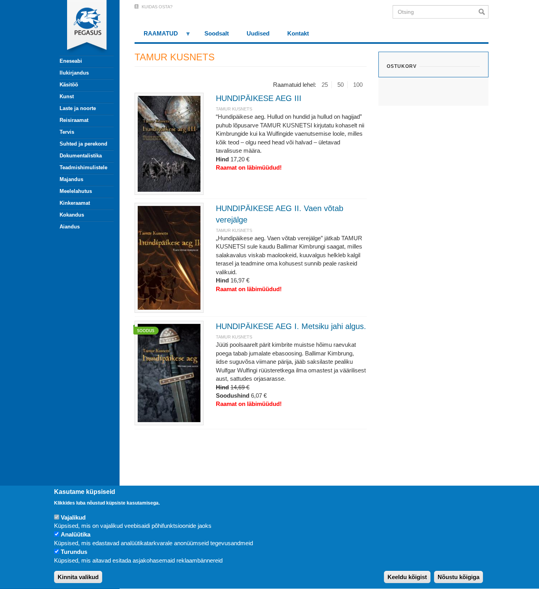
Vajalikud (73, 517)
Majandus (71, 179)
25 (325, 84)
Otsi (483, 12)
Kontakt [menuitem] (298, 33)
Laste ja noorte (78, 108)
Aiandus (70, 227)
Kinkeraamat (75, 203)
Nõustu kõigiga (458, 577)
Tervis (67, 132)
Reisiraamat (74, 120)
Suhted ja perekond (83, 144)
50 (340, 84)
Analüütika (75, 534)
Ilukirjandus (74, 73)
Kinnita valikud (78, 577)
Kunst (67, 96)
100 (358, 84)
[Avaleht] (82, 27)
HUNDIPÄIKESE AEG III (258, 98)
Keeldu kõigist (407, 577)
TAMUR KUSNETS (234, 109)
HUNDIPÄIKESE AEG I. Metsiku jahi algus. (291, 326)
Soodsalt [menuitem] (216, 33)
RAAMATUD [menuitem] (156, 36)
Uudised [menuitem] (258, 33)
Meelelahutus (76, 191)
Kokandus (72, 215)
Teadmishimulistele (83, 167)
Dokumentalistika (81, 156)
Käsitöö (69, 85)
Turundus (74, 552)
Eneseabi (71, 61)
